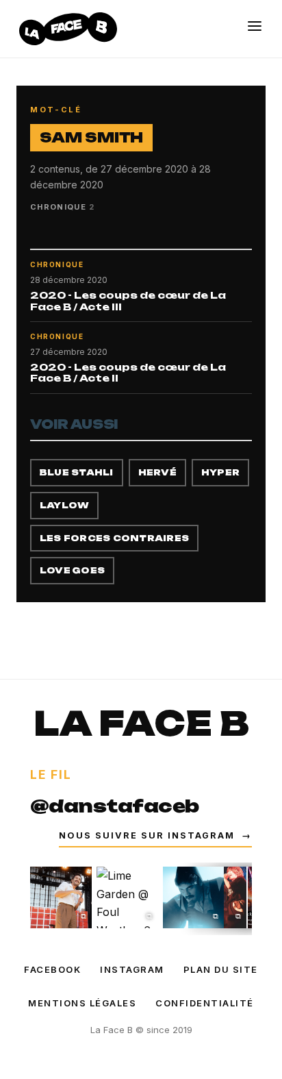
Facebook (52, 969)
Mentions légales (82, 1002)
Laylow (64, 505)
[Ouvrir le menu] (254, 26)
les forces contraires (114, 538)
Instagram (132, 969)
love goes (72, 570)
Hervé (157, 472)
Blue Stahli (77, 472)
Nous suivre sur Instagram (155, 835)
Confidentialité (204, 1002)
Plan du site (220, 969)
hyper (220, 472)
